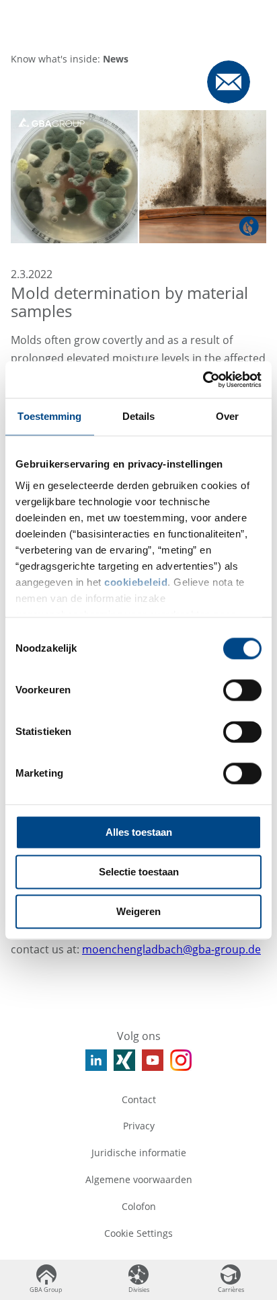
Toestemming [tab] (49, 416)
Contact (139, 1099)
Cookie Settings (138, 1233)
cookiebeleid (135, 582)
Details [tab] (138, 416)
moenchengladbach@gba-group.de (171, 949)
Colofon (139, 1206)
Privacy (139, 1125)
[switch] (242, 690)
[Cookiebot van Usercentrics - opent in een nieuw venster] (203, 379)
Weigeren (138, 911)
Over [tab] (227, 416)
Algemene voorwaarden (138, 1179)
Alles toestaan (139, 832)
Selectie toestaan (139, 871)
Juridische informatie (138, 1152)
